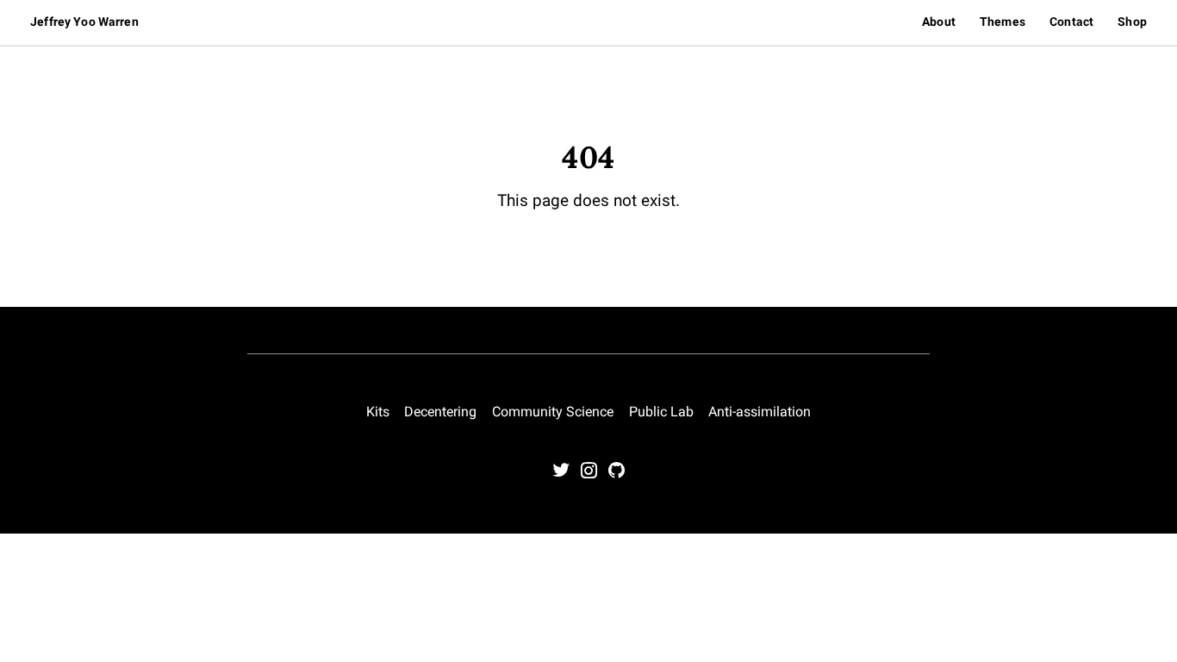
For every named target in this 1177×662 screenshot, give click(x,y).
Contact (1071, 21)
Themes (1002, 21)
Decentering (440, 411)
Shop (1132, 21)
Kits (377, 411)
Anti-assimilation (759, 411)
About (939, 21)
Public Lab (661, 411)
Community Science (552, 411)
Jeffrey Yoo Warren (84, 21)
